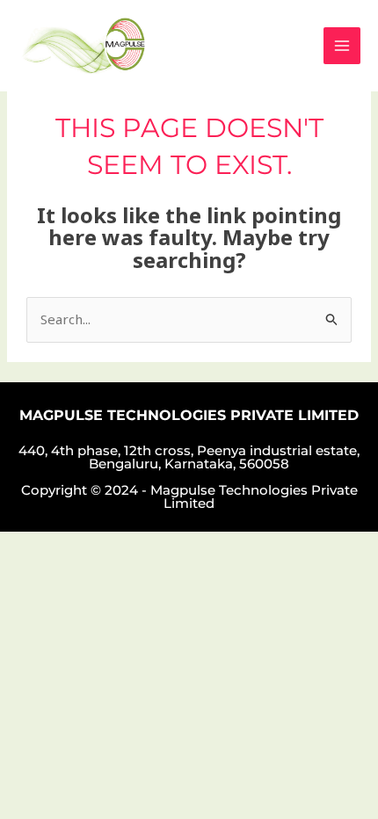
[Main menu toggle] (342, 46)
